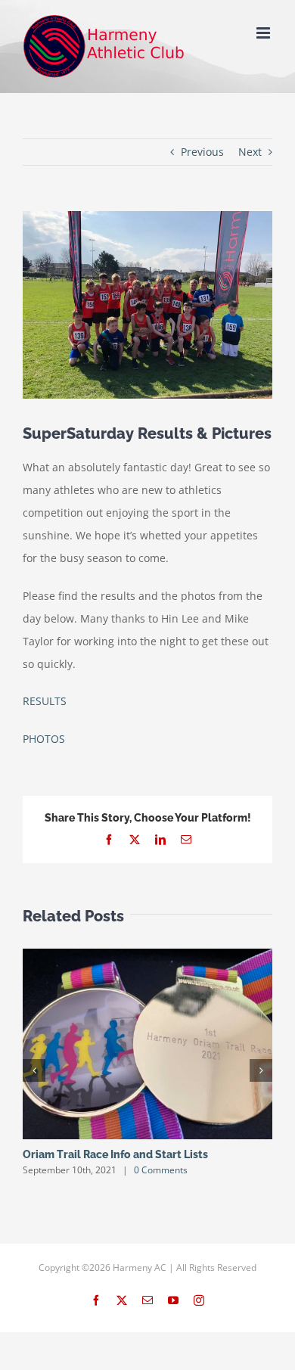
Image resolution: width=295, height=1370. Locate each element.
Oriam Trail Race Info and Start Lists (115, 1154)
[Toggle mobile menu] (264, 33)
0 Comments (161, 1169)
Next (250, 151)
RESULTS (45, 701)
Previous (202, 151)
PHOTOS (44, 739)
